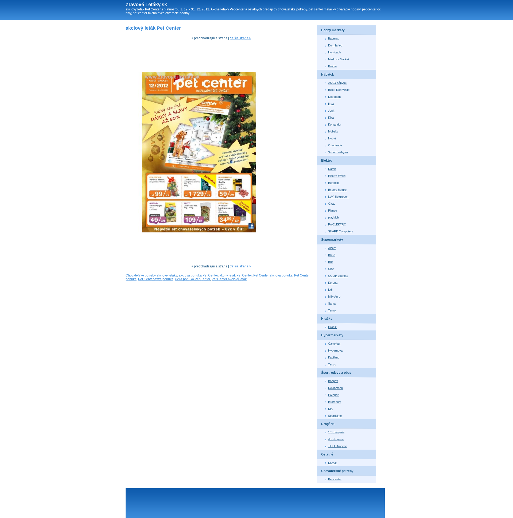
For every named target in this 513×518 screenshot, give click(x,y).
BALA (331, 254)
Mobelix (333, 131)
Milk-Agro (334, 296)
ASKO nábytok (337, 82)
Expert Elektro (337, 189)
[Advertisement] (223, 57)
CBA (331, 268)
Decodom (334, 96)
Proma (332, 66)
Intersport (334, 401)
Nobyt (332, 138)
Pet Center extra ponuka (155, 279)
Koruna (332, 282)
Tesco (332, 364)
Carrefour (334, 343)
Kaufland (333, 357)
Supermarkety (332, 240)
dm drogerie (336, 439)
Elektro (326, 160)
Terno (332, 310)
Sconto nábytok (338, 152)
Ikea (331, 103)
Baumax (333, 38)
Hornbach (334, 52)
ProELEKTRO (337, 224)
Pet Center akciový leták (229, 279)
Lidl (330, 289)
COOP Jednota (338, 275)
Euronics (334, 182)
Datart (332, 168)
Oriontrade (335, 145)
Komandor (334, 124)
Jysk (331, 110)
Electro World (336, 175)
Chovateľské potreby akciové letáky (151, 275)
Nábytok (327, 74)
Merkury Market (338, 59)
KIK (330, 408)
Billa (330, 261)
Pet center (334, 479)
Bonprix (333, 381)
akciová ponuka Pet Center (198, 275)
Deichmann (335, 388)
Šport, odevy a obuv (336, 373)
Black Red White (338, 89)
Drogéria (328, 424)
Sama (332, 303)
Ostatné (327, 454)
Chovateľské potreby (337, 471)
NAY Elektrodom (338, 196)
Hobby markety (333, 30)
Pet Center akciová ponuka (273, 275)
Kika (331, 117)
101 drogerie (336, 432)
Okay (331, 203)
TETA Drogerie (337, 446)
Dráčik (332, 327)
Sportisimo (335, 415)
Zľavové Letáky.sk (146, 4)
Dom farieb (335, 45)
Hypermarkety (332, 335)
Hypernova (335, 350)
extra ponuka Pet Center (192, 279)
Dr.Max (332, 462)
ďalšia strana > (240, 38)
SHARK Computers (340, 231)
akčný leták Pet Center (235, 275)
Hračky (326, 319)
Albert (332, 248)
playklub (333, 217)
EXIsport (333, 394)
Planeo (332, 210)
